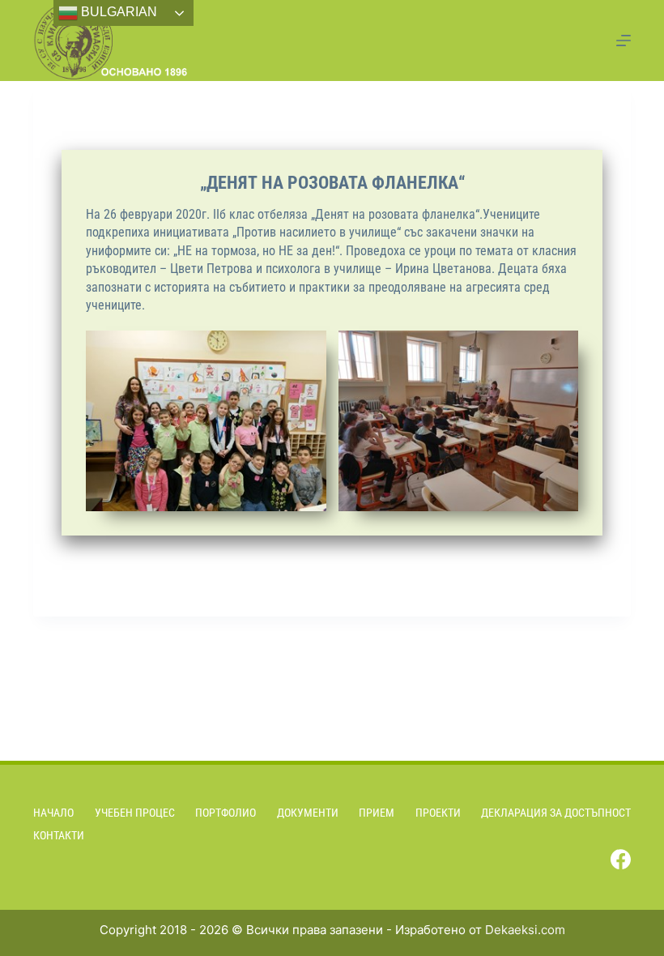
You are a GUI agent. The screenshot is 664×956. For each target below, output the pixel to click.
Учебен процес (135, 812)
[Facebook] (621, 859)
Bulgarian (117, 12)
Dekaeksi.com (525, 929)
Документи (307, 812)
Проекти (438, 812)
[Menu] (623, 40)
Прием (376, 812)
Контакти (58, 835)
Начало (53, 812)
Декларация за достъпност (556, 812)
